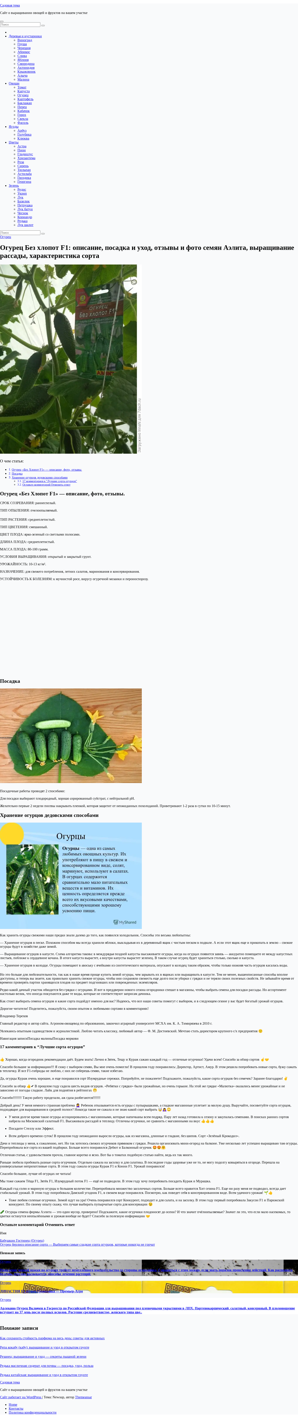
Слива (22, 56)
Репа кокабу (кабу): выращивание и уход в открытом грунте (44, 1347)
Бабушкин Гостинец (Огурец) (22, 1240)
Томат (21, 87)
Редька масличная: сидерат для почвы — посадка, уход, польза (46, 1366)
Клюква (23, 138)
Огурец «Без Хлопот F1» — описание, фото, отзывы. (47, 469)
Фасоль (22, 123)
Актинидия (25, 67)
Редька (22, 221)
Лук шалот (25, 225)
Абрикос (23, 52)
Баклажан (24, 103)
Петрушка (25, 205)
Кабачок (23, 111)
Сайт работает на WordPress (21, 1397)
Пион (21, 150)
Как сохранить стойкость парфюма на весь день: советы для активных (52, 1338)
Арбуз (21, 130)
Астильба (24, 174)
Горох (21, 115)
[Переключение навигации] (1, 21)
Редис (21, 189)
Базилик (23, 201)
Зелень (14, 185)
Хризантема (26, 158)
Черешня (24, 48)
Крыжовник (26, 71)
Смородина (25, 64)
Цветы (14, 142)
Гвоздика (24, 178)
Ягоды (14, 126)
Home (13, 1404)
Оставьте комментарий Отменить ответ (46, 484)
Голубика (24, 134)
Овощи (14, 83)
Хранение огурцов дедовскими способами (40, 477)
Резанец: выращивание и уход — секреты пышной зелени (43, 1356)
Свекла (22, 119)
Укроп (22, 193)
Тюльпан (24, 170)
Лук (20, 197)
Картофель (25, 99)
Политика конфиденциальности (33, 1412)
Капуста (23, 91)
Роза (20, 162)
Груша (22, 44)
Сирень (23, 166)
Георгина (24, 181)
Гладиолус (25, 154)
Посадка (17, 473)
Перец (22, 107)
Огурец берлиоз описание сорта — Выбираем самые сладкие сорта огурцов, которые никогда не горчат (77, 1244)
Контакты (16, 1408)
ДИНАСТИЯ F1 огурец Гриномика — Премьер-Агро (41, 1291)
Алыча (22, 75)
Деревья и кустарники (25, 36)
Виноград (24, 40)
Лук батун (25, 209)
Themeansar (83, 1397)
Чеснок (22, 213)
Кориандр (24, 217)
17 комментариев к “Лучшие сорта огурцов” (49, 481)
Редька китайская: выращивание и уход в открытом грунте (44, 1375)
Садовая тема (10, 5)
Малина (23, 79)
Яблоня (23, 60)
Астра (21, 146)
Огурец (23, 95)
